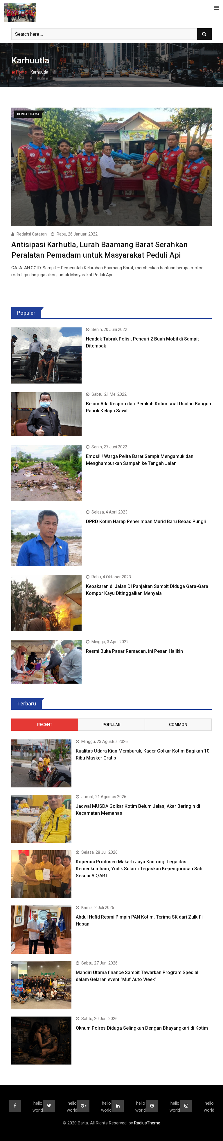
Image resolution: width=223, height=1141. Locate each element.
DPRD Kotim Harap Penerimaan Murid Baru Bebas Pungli (146, 521)
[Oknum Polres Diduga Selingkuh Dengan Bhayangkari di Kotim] (41, 1041)
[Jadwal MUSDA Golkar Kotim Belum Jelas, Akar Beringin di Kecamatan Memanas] (41, 819)
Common (178, 724)
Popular (111, 724)
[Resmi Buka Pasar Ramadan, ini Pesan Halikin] (46, 662)
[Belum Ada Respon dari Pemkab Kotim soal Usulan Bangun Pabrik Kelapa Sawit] (46, 414)
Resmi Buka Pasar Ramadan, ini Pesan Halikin (134, 651)
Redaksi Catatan (32, 234)
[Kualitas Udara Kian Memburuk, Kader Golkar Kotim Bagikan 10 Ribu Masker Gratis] (41, 763)
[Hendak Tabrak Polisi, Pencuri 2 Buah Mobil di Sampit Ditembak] (46, 355)
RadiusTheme (147, 1123)
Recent (44, 724)
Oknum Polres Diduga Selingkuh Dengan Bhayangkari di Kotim (142, 1028)
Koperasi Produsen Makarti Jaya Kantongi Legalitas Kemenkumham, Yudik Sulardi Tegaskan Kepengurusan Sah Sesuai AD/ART (139, 868)
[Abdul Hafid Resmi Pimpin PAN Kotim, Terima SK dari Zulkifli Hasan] (41, 929)
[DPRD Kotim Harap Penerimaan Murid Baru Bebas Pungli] (46, 538)
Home (21, 72)
